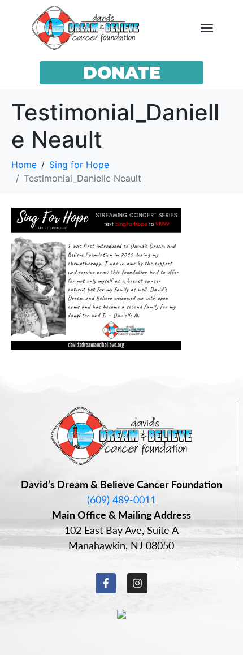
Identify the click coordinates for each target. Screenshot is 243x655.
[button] (207, 28)
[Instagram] (137, 583)
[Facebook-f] (106, 583)
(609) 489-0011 (121, 499)
